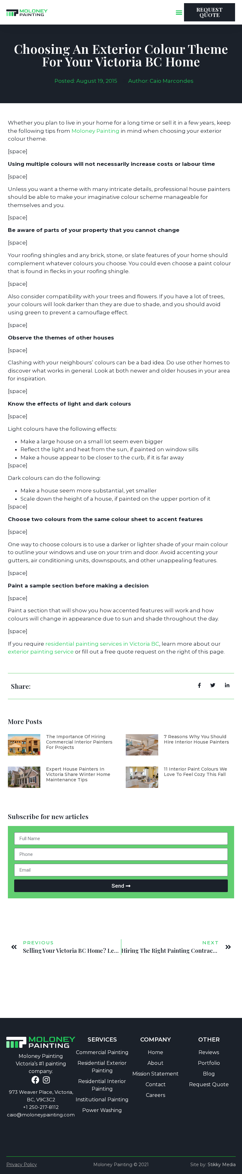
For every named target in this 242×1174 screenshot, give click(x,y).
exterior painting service (41, 652)
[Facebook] (35, 1080)
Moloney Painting (95, 131)
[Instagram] (46, 1080)
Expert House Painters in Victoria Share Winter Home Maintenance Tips (78, 774)
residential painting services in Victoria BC (102, 644)
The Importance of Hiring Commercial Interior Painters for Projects (79, 742)
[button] (179, 12)
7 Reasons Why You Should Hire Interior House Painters (196, 739)
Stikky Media (222, 1164)
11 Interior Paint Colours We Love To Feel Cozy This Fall (195, 771)
